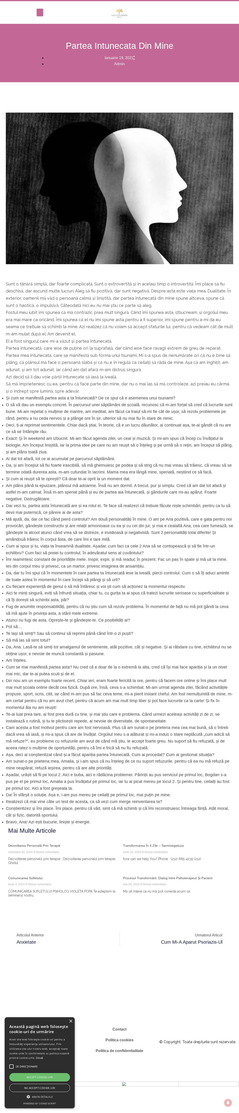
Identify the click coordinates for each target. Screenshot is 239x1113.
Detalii (39, 1057)
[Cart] (230, 12)
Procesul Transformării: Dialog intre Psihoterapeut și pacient (167, 878)
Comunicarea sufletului (25, 878)
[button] (40, 12)
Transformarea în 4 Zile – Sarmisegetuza (153, 845)
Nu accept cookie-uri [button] (39, 1088)
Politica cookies (119, 1040)
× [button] (70, 1021)
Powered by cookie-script (39, 1103)
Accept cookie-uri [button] (40, 1077)
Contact (119, 1029)
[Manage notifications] (228, 1102)
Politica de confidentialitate (119, 1051)
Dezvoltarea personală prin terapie (34, 845)
